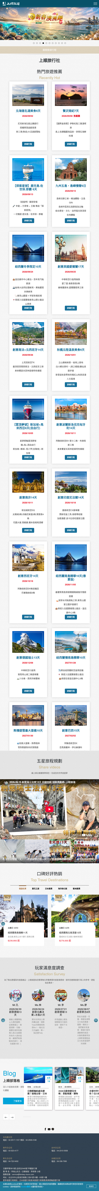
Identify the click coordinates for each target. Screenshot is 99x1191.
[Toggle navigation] (95, 4)
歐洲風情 (76, 888)
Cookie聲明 (26, 1186)
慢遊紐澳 (22, 888)
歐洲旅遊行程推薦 (38, 1180)
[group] (45, 921)
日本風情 (48, 888)
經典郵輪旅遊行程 (53, 1180)
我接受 (91, 1186)
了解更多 (17, 1100)
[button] (7, 26)
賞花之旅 (35, 888)
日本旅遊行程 (24, 1180)
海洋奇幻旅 (62, 888)
